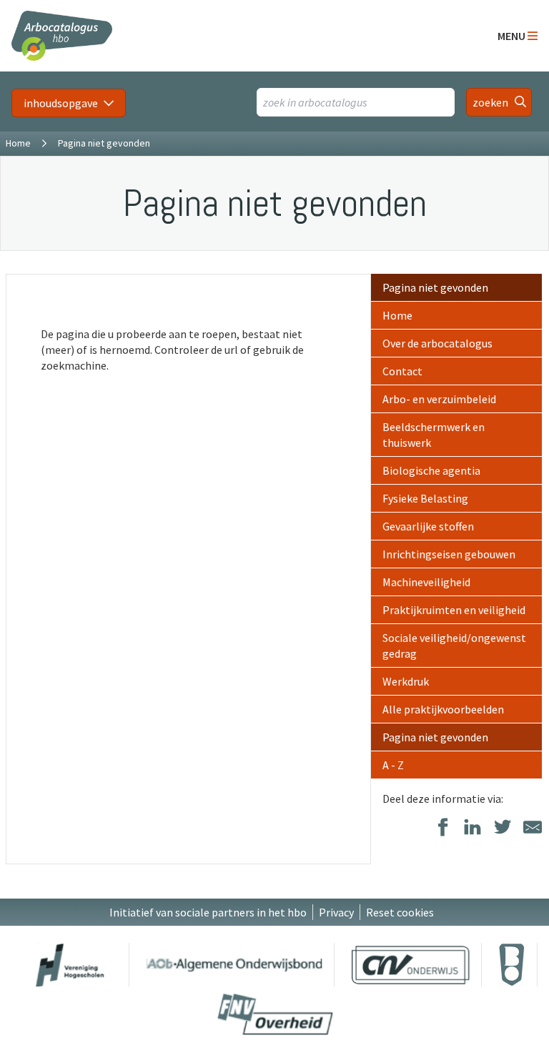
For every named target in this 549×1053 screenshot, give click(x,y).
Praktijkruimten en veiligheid (453, 610)
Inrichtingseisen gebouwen (448, 554)
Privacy (336, 912)
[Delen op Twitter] (502, 828)
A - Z (393, 765)
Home (18, 143)
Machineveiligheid (426, 582)
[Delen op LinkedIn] (472, 828)
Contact (402, 371)
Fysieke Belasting (425, 498)
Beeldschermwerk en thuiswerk (433, 435)
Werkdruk (405, 681)
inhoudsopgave (61, 103)
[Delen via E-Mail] (532, 828)
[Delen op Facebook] (442, 828)
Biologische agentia (431, 470)
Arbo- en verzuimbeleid (439, 399)
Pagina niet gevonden (435, 287)
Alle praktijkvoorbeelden (443, 709)
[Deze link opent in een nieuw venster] (70, 965)
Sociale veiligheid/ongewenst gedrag (454, 646)
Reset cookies (400, 912)
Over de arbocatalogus (437, 343)
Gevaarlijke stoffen (428, 526)
